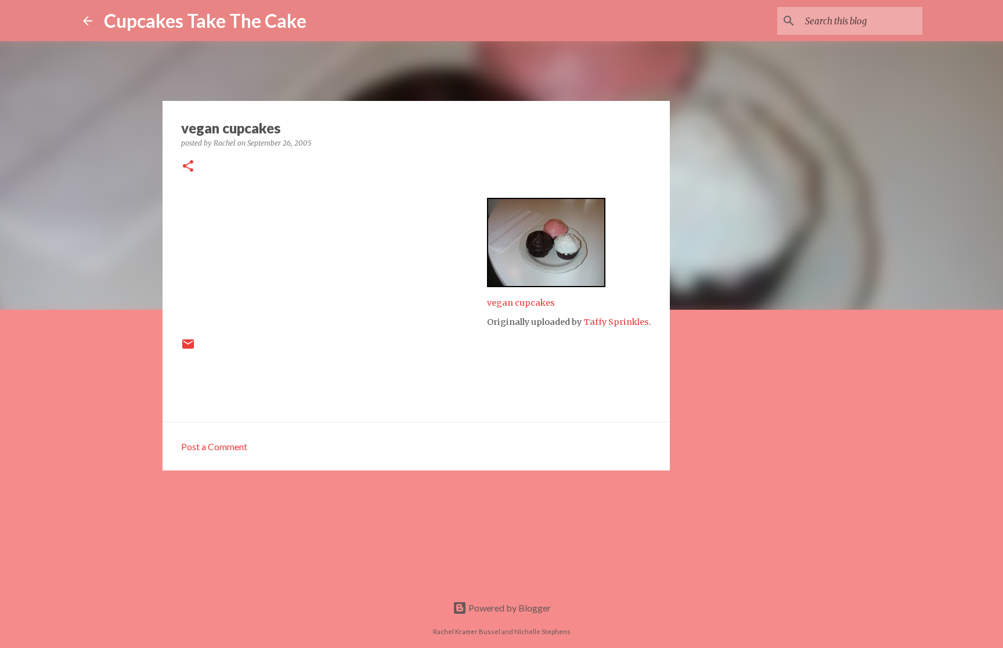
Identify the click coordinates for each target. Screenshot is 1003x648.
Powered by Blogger (509, 607)
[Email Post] (188, 348)
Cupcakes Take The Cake (205, 20)
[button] (188, 167)
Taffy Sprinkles (616, 322)
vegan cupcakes (521, 303)
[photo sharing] (546, 283)
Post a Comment (214, 446)
